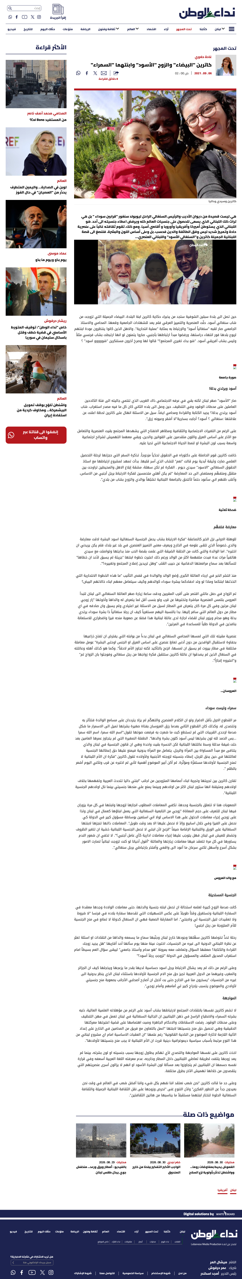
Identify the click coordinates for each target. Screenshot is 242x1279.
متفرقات (128, 1241)
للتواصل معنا (107, 1273)
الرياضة (85, 29)
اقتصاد (151, 29)
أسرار (141, 1241)
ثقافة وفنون (106, 29)
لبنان (218, 29)
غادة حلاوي (203, 57)
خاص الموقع (103, 1241)
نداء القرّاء (116, 1241)
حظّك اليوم (47, 29)
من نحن (182, 1273)
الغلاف (177, 1241)
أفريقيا (222, 1190)
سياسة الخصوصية (133, 1273)
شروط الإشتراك (83, 1273)
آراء (166, 29)
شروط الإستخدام (161, 1273)
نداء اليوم (165, 1241)
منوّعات (68, 29)
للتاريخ (28, 29)
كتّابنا (203, 29)
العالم (131, 29)
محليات (153, 1241)
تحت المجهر (184, 29)
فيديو (12, 29)
